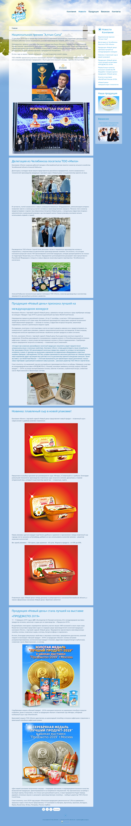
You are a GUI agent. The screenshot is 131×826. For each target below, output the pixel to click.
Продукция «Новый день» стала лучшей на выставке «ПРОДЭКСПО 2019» (107, 62)
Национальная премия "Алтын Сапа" (37, 34)
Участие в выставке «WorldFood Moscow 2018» (107, 78)
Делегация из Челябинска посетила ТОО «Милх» (45, 161)
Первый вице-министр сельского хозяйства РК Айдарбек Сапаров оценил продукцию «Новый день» (107, 71)
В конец (56, 809)
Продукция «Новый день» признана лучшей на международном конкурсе (107, 50)
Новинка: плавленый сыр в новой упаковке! (41, 411)
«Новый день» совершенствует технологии (108, 83)
